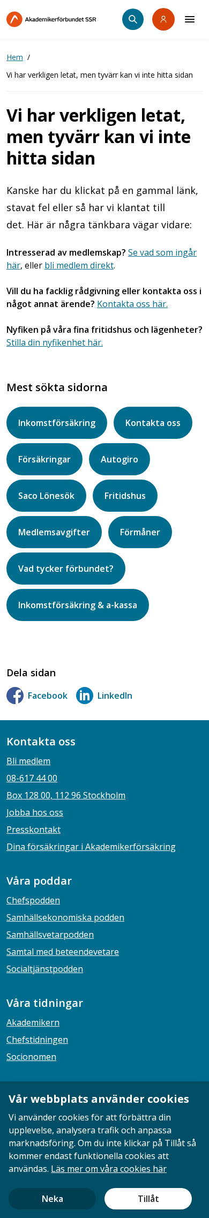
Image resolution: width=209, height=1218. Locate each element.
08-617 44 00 (31, 778)
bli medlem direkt (79, 265)
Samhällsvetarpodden (50, 934)
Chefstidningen (37, 1039)
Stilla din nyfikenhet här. (54, 342)
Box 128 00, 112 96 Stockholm (65, 795)
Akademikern (32, 1022)
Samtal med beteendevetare (62, 952)
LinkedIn (115, 695)
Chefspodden (33, 900)
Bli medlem (28, 761)
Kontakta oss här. (132, 304)
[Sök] (133, 19)
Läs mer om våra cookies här (109, 1169)
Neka (52, 1199)
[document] (104, 1149)
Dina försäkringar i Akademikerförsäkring (91, 847)
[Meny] (190, 19)
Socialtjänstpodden (44, 969)
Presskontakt (33, 829)
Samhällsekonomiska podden (65, 917)
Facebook (48, 695)
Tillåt (148, 1199)
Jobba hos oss (34, 812)
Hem (14, 57)
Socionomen (31, 1057)
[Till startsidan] (64, 19)
